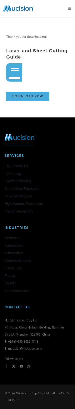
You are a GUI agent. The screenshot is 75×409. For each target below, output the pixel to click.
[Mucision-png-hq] (18, 6)
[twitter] (13, 366)
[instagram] (28, 366)
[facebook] (6, 366)
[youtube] (21, 366)
